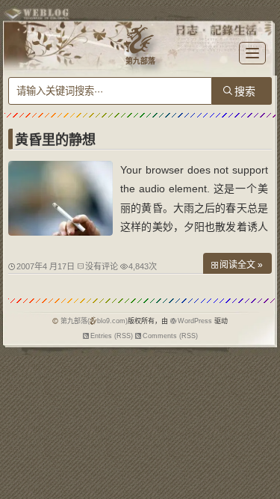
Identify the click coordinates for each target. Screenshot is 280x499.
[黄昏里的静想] (60, 232)
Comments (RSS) (170, 336)
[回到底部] (261, 480)
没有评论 (101, 266)
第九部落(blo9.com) (94, 321)
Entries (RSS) (111, 336)
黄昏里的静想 (55, 139)
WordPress (195, 321)
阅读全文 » (241, 265)
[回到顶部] (261, 452)
